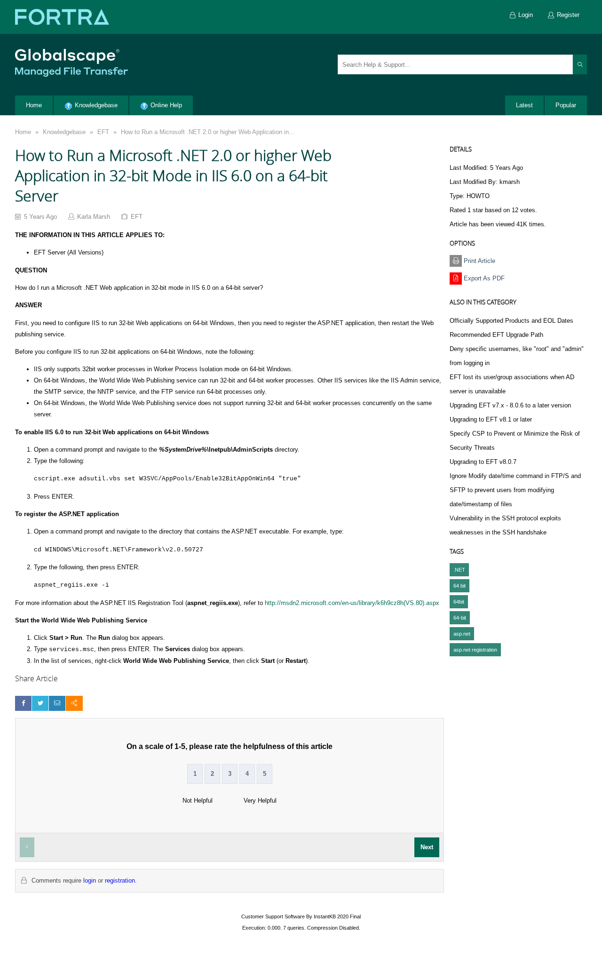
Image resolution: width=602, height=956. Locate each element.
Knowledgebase (64, 131)
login (89, 880)
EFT (103, 131)
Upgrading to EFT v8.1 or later (491, 419)
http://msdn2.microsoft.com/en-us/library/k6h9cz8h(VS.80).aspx (352, 602)
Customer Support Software (273, 916)
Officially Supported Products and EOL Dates (511, 320)
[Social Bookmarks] (74, 703)
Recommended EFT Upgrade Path (496, 334)
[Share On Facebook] (23, 703)
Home (23, 131)
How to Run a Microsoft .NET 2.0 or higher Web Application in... (207, 131)
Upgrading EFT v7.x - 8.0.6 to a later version (510, 405)
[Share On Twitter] (40, 703)
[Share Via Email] (57, 703)
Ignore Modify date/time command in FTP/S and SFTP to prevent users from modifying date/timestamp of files (515, 490)
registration (120, 880)
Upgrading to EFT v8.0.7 (483, 461)
